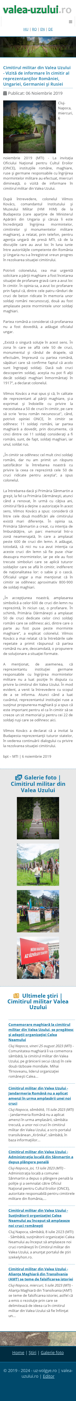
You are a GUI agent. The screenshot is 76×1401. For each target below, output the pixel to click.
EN (42, 29)
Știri (32, 1352)
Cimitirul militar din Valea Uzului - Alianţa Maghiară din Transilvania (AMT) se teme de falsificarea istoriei (40, 1274)
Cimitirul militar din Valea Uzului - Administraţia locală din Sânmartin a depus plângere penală (40, 1156)
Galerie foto (52, 1352)
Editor (48, 1376)
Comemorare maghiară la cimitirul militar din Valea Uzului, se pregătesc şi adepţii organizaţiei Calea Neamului (41, 1032)
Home (18, 1352)
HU (25, 29)
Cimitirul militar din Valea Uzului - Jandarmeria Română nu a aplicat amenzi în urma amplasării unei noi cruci (39, 1096)
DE (50, 29)
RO (34, 29)
